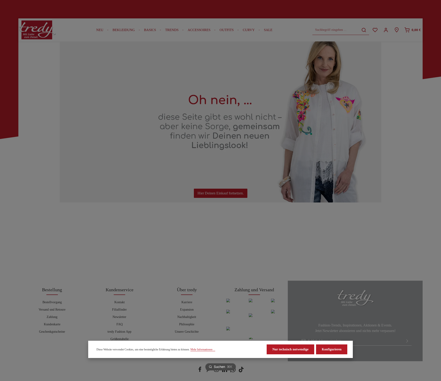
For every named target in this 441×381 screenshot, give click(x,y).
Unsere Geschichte (187, 331)
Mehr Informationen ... (202, 349)
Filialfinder (119, 309)
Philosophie (186, 324)
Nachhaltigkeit (186, 317)
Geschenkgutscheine (52, 331)
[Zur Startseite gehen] (37, 29)
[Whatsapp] (233, 371)
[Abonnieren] (407, 341)
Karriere (186, 302)
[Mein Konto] (386, 30)
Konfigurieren (332, 349)
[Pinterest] (208, 371)
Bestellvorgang (52, 302)
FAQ (119, 324)
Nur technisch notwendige (290, 349)
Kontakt (119, 302)
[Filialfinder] (396, 30)
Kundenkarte (52, 324)
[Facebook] (200, 371)
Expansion (187, 309)
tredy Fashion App (119, 331)
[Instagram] (217, 371)
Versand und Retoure (52, 309)
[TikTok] (241, 371)
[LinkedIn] (225, 371)
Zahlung (52, 317)
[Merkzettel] (375, 30)
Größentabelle (119, 339)
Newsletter (119, 317)
